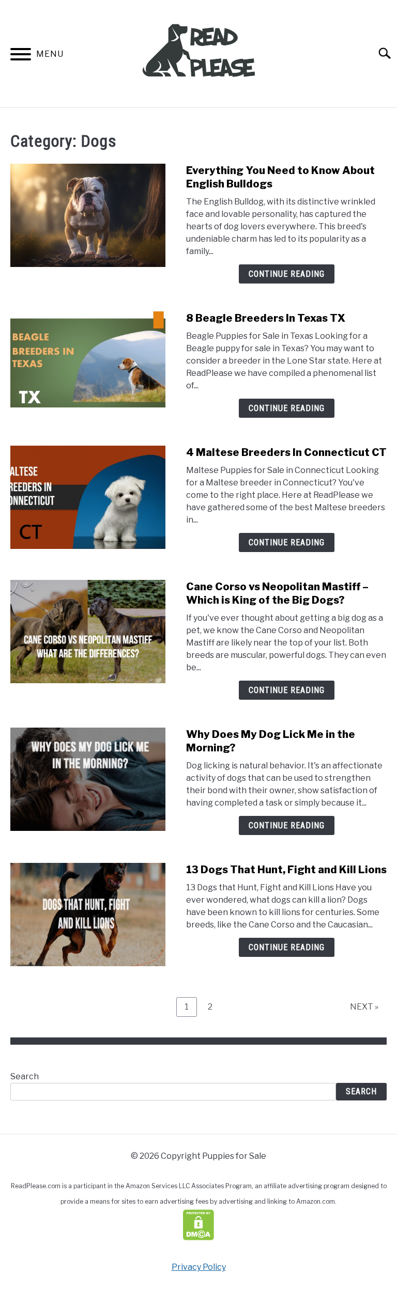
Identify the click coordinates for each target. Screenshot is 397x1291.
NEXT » (364, 1007)
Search (24, 1076)
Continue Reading (287, 274)
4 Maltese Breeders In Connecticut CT (286, 452)
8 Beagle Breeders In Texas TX (265, 318)
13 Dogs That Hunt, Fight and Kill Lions (286, 869)
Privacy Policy (199, 1267)
